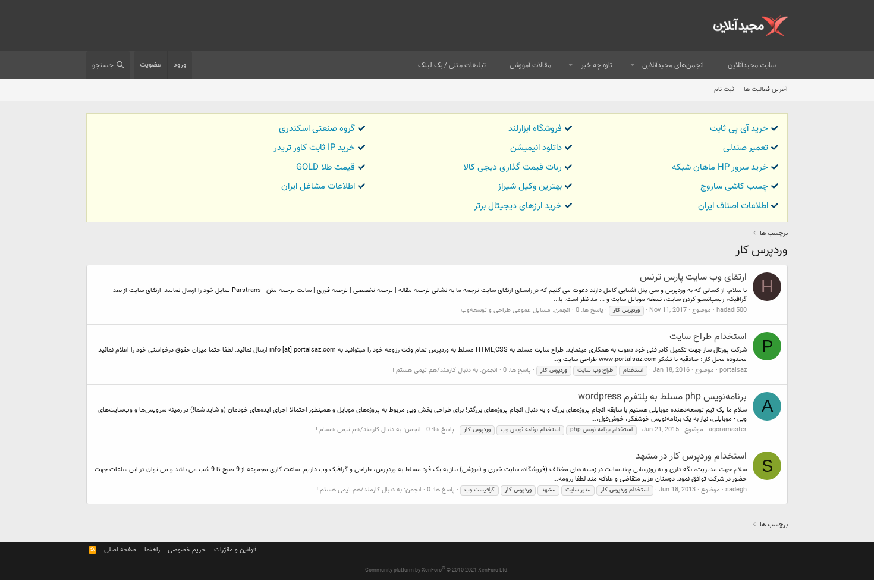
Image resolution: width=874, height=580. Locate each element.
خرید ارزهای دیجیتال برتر (518, 206)
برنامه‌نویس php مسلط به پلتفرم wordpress (662, 397)
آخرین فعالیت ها (766, 89)
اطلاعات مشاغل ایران (318, 186)
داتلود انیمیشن (536, 148)
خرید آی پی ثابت (739, 129)
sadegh (736, 490)
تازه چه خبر (596, 65)
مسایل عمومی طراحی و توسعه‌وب (506, 310)
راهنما (152, 550)
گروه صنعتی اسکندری (317, 129)
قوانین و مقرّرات (235, 550)
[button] (632, 66)
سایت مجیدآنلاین (752, 65)
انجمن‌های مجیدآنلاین (673, 65)
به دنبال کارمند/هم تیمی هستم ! (435, 370)
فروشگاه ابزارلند (535, 129)
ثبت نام (724, 89)
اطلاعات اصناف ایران (733, 206)
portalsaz (733, 370)
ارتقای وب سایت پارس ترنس (693, 277)
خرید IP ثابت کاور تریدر (314, 148)
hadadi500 (731, 310)
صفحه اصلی (120, 550)
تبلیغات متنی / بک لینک (452, 65)
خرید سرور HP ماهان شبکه (720, 167)
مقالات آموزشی (530, 65)
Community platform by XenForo (437, 570)
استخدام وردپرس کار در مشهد (691, 456)
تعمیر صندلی (745, 148)
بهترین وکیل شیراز (530, 186)
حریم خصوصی (187, 550)
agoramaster (728, 430)
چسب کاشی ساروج (734, 186)
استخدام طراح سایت (708, 337)
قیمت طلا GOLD (325, 167)
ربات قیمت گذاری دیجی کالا (512, 167)
